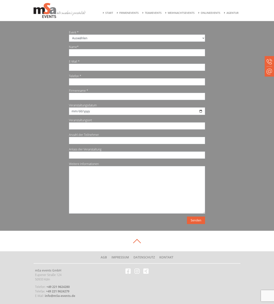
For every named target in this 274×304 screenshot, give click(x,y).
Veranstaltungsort (80, 120)
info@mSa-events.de (60, 296)
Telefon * (75, 76)
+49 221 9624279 (57, 291)
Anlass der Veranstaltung (85, 149)
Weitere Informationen (84, 164)
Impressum (120, 257)
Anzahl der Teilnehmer (84, 135)
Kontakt (166, 257)
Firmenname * (78, 91)
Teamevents (153, 13)
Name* (74, 47)
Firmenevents (129, 13)
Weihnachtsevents (181, 13)
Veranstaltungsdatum (83, 105)
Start (109, 13)
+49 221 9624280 (58, 287)
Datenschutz (144, 257)
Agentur (232, 13)
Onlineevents (210, 13)
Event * (74, 32)
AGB (104, 257)
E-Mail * (74, 61)
